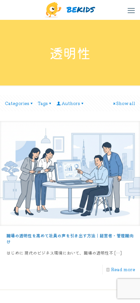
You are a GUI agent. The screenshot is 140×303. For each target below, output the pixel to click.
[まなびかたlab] (70, 10)
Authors (71, 103)
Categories (17, 103)
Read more (123, 269)
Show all (125, 103)
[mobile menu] (131, 9)
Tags (43, 103)
